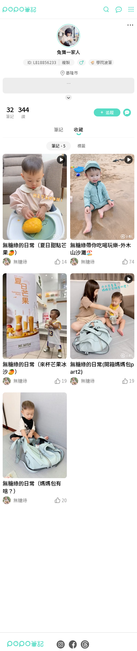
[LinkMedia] (35, 197)
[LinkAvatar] (7, 262)
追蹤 (110, 112)
